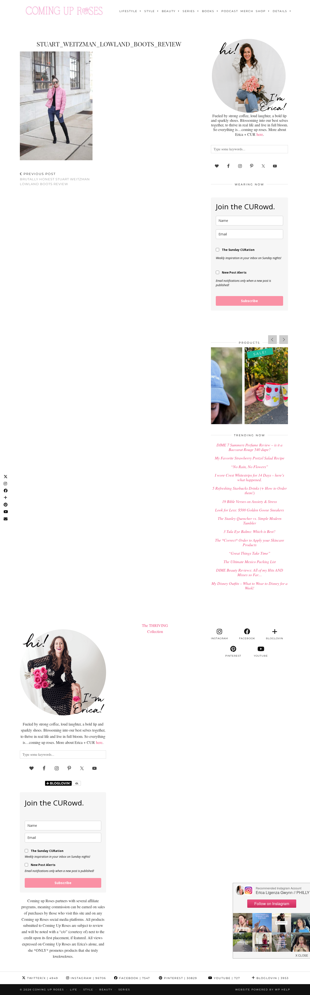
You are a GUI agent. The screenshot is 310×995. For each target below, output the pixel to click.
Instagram (88, 978)
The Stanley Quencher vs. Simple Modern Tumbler (249, 520)
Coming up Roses (48, 989)
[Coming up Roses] (64, 10)
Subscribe (249, 300)
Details (280, 11)
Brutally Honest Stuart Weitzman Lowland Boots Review (55, 179)
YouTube (226, 978)
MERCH (246, 11)
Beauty (169, 11)
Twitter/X (42, 978)
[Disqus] (109, 252)
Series (189, 11)
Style (149, 11)
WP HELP (282, 989)
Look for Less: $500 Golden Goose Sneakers (249, 509)
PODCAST (229, 11)
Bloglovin (272, 978)
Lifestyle (128, 11)
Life (73, 989)
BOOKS (208, 11)
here (259, 134)
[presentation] (272, 339)
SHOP (261, 11)
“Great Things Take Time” (249, 553)
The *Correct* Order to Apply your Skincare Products (249, 542)
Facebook (134, 978)
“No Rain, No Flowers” (249, 466)
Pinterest (180, 978)
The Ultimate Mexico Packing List (250, 561)
